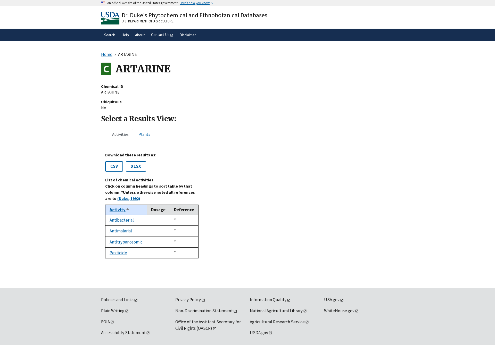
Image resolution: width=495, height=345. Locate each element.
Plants (144, 134)
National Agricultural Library (276, 311)
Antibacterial (122, 220)
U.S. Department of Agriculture (148, 21)
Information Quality (268, 299)
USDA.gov (259, 332)
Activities (120, 134)
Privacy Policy (188, 299)
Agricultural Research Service (277, 322)
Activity (120, 210)
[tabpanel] (247, 205)
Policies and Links (117, 299)
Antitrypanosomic (126, 242)
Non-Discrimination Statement (204, 311)
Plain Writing (113, 311)
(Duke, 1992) (128, 198)
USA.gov (332, 299)
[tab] (120, 134)
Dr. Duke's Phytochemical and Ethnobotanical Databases (194, 15)
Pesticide (118, 253)
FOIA (105, 322)
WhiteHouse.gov (339, 311)
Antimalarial (121, 231)
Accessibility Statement (123, 332)
